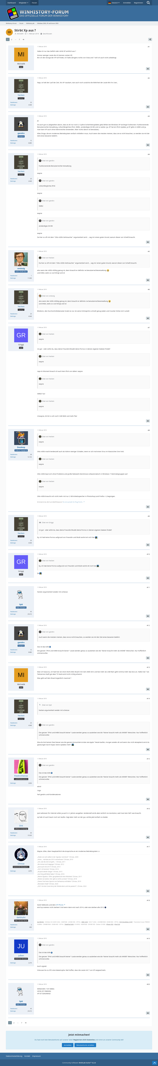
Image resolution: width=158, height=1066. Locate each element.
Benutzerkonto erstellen (85, 1045)
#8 (149, 430)
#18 (148, 900)
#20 (148, 984)
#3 (149, 116)
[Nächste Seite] (23, 39)
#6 (149, 289)
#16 (148, 808)
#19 (148, 938)
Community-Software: (79, 1063)
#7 (149, 327)
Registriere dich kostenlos (84, 1040)
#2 (149, 78)
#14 (148, 698)
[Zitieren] (148, 68)
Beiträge (13, 105)
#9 (149, 516)
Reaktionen (13, 102)
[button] (114, 2)
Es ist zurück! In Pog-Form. (73, 502)
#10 (148, 554)
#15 (148, 759)
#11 (148, 587)
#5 (149, 251)
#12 (148, 625)
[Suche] (148, 2)
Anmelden (127, 3)
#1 (149, 47)
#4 (149, 154)
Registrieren (138, 3)
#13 (148, 667)
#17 (148, 846)
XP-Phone (59, 905)
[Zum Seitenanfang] (154, 1063)
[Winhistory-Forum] (79, 13)
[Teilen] (150, 39)
